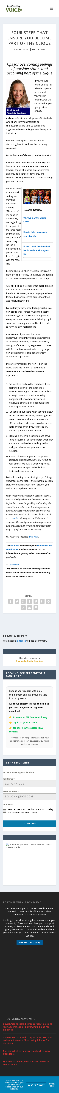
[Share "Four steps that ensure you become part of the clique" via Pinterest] (36, 601)
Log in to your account (24, 722)
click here (33, 536)
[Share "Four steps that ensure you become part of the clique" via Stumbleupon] (23, 608)
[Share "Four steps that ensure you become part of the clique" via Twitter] (17, 601)
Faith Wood (23, 49)
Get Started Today (29, 942)
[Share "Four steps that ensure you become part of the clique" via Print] (36, 608)
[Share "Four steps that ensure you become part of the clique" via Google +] (23, 601)
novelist (14, 518)
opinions (14, 545)
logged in (21, 640)
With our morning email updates (19, 772)
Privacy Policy (51, 1084)
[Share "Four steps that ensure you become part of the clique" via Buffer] (48, 601)
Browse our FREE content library (30, 717)
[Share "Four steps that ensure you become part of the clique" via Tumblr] (29, 601)
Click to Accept (36, 1084)
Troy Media (13, 564)
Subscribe (30, 823)
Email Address (11, 791)
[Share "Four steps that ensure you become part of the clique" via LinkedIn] (42, 601)
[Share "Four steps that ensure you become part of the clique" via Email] (29, 608)
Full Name (9, 779)
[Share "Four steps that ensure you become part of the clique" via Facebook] (11, 601)
